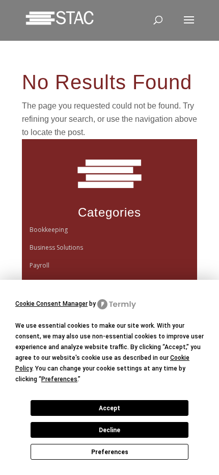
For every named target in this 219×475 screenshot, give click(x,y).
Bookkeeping (49, 229)
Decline (109, 430)
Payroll (39, 265)
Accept (109, 408)
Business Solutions (56, 247)
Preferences (109, 452)
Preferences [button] (59, 379)
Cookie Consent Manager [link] (51, 303)
